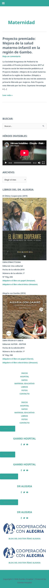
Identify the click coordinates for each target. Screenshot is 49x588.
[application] (24, 152)
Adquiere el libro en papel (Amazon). (19, 280)
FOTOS (24, 390)
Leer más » (8, 95)
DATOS (24, 380)
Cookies (9, 574)
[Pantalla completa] (43, 163)
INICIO (24, 373)
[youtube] (27, 444)
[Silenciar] (39, 163)
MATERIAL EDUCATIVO (24, 383)
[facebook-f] (21, 444)
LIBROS (24, 387)
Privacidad (23, 574)
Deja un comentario (11, 56)
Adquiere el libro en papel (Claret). (18, 358)
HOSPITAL (24, 376)
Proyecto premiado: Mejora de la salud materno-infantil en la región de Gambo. (21, 45)
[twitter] (24, 444)
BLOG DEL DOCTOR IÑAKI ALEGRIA (24, 538)
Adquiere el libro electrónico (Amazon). (20, 284)
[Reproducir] (6, 163)
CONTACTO (25, 393)
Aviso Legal (38, 574)
